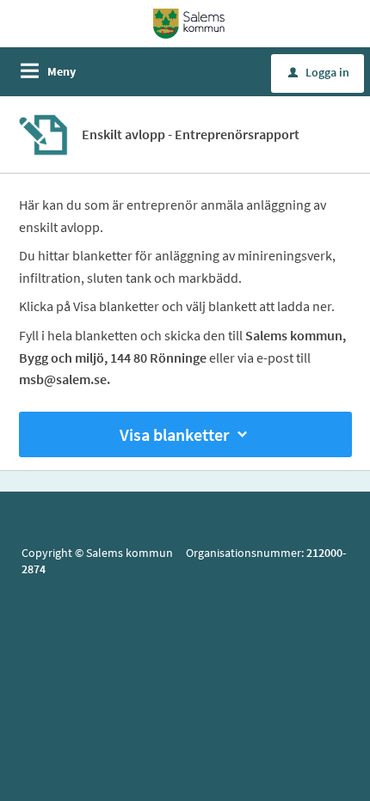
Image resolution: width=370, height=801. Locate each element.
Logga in (318, 72)
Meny (61, 71)
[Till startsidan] (189, 22)
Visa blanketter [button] (174, 434)
